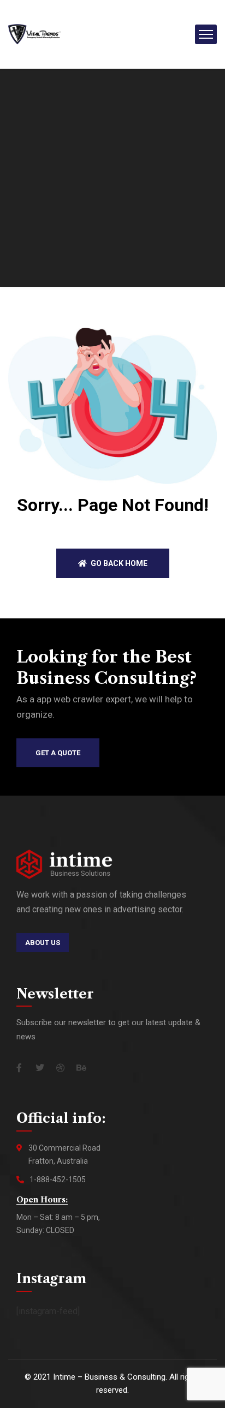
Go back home (118, 563)
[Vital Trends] (34, 33)
